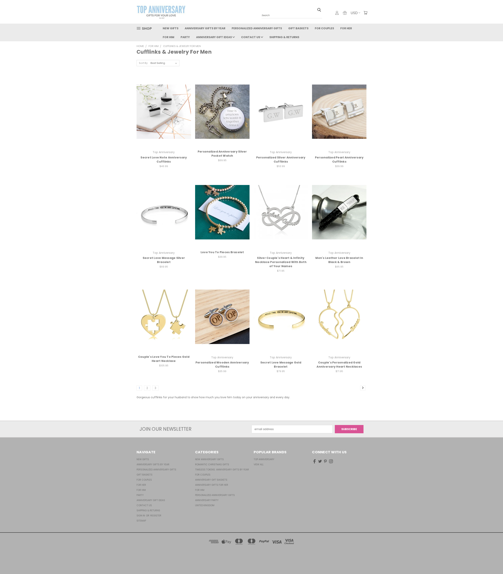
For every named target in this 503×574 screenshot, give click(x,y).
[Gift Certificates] (345, 13)
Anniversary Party (206, 500)
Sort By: (143, 63)
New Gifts (170, 28)
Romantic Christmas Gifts (212, 464)
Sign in (141, 515)
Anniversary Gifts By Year (205, 28)
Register (155, 515)
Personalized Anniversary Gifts (257, 28)
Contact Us (251, 37)
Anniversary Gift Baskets (211, 479)
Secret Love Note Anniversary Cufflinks (163, 159)
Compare (162, 111)
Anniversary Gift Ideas (214, 37)
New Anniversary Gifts (209, 459)
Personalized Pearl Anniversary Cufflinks (339, 159)
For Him (168, 37)
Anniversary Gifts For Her (211, 485)
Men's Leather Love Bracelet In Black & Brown (339, 260)
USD (354, 12)
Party (185, 37)
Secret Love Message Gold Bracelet (280, 365)
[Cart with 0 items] (365, 13)
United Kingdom (204, 505)
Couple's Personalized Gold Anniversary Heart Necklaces (339, 365)
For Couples (324, 28)
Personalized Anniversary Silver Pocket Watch (222, 154)
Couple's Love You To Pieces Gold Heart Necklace (163, 359)
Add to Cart (164, 323)
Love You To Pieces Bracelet (222, 252)
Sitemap (141, 520)
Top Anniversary (264, 459)
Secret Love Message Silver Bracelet (164, 260)
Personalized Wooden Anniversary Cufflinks (222, 365)
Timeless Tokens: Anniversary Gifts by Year (222, 469)
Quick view (163, 103)
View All (258, 464)
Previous (492, 562)
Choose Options (163, 118)
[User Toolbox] (337, 13)
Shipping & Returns (284, 37)
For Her (346, 28)
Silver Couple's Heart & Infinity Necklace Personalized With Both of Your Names (281, 262)
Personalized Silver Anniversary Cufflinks (281, 159)
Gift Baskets (298, 28)
